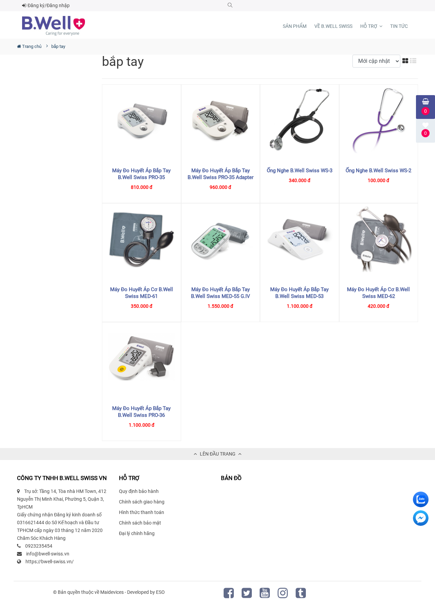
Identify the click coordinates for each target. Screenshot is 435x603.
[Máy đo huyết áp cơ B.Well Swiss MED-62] (379, 239)
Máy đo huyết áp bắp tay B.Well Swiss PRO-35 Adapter (221, 173)
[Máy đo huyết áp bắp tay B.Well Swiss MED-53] (299, 239)
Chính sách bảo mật (140, 523)
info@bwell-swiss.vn (47, 553)
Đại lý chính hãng (137, 533)
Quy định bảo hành (139, 491)
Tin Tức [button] (399, 26)
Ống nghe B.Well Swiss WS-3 (299, 170)
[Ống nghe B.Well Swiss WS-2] (379, 120)
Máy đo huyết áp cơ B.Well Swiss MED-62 (378, 292)
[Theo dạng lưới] (406, 61)
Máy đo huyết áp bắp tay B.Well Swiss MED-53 (299, 292)
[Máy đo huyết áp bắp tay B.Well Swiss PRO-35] (141, 120)
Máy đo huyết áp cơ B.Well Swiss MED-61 (141, 292)
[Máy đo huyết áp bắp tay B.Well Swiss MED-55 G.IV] (221, 239)
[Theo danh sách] (414, 61)
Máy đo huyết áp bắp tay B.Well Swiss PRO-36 (141, 411)
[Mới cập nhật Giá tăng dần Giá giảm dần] (377, 61)
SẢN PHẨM (295, 26)
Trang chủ (31, 46)
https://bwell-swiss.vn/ (49, 561)
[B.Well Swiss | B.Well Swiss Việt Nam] (53, 26)
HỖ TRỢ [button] (369, 26)
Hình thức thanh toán (141, 512)
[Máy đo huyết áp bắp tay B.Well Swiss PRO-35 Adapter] (221, 120)
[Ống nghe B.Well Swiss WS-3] (299, 120)
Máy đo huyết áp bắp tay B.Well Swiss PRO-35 (141, 173)
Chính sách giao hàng (141, 501)
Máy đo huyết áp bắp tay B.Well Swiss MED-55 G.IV (220, 292)
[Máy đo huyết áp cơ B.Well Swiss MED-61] (141, 239)
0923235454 (38, 546)
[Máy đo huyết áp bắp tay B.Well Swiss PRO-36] (141, 358)
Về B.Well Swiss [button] (333, 26)
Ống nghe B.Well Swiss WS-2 (378, 170)
